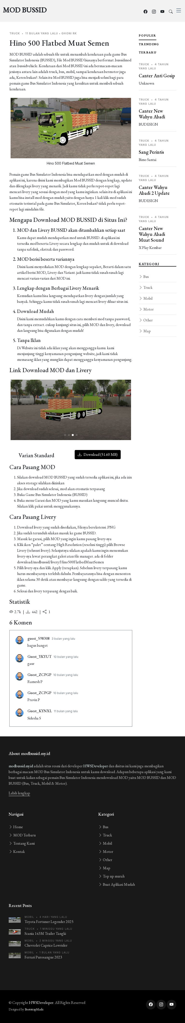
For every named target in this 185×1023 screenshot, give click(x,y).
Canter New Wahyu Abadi (152, 114)
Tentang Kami (24, 843)
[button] (65, 435)
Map (147, 331)
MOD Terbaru (24, 835)
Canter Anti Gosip (157, 76)
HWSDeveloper (95, 766)
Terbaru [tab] (148, 52)
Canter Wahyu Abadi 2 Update (154, 190)
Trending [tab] (149, 44)
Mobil (147, 298)
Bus (146, 276)
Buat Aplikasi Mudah (118, 884)
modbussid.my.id (21, 766)
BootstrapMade (34, 1009)
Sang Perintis (151, 152)
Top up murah (113, 876)
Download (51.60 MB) (100, 454)
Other (148, 320)
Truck (147, 287)
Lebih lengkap (19, 793)
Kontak (19, 851)
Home (18, 826)
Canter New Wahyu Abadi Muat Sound (152, 234)
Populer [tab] (147, 35)
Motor (148, 309)
